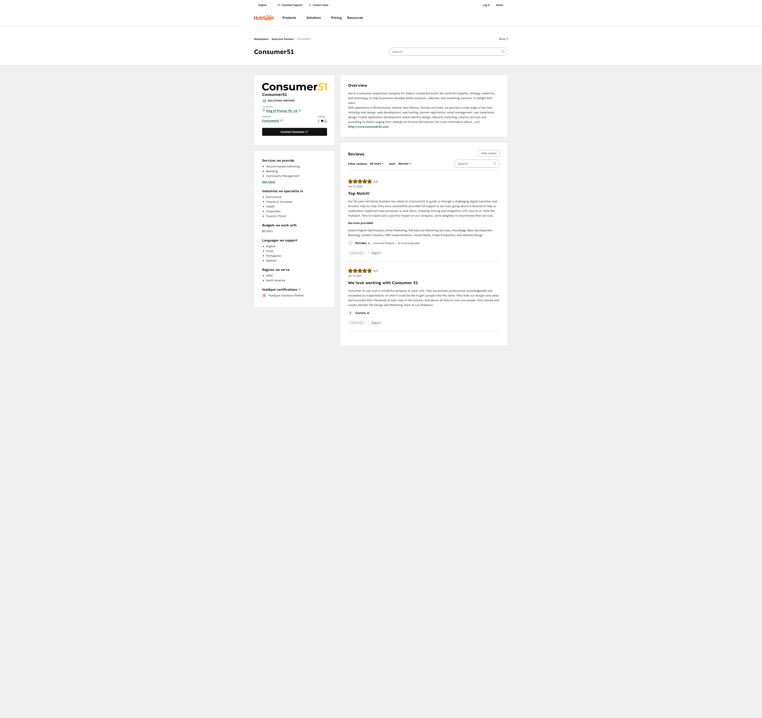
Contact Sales (320, 5)
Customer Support (291, 5)
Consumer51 (270, 121)
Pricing (336, 18)
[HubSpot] (264, 18)
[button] (503, 39)
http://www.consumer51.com (368, 126)
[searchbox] (448, 52)
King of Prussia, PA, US (281, 111)
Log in (486, 5)
